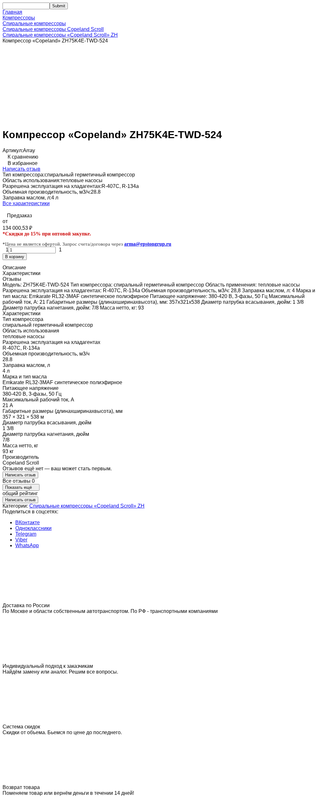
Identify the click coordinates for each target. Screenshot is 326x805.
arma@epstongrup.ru (147, 244)
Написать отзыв (21, 169)
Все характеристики (26, 203)
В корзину (14, 256)
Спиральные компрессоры (34, 23)
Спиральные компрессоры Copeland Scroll (53, 29)
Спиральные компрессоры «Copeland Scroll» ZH (60, 35)
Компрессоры (19, 17)
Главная (12, 12)
